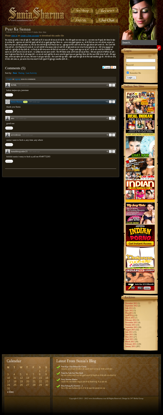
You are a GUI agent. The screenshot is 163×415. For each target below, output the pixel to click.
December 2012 (131, 303)
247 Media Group (136, 398)
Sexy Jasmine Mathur (69, 379)
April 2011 (129, 339)
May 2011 (129, 337)
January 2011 (130, 346)
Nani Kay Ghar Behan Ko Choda (73, 367)
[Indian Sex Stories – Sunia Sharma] (34, 11)
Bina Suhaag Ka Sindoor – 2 (72, 386)
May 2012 (129, 313)
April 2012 (129, 315)
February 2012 (130, 320)
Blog (40, 32)
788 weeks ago (27, 135)
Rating (21, 73)
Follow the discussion (113, 67)
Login (9, 79)
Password (130, 65)
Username (130, 57)
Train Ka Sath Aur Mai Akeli (72, 373)
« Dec (10, 392)
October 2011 (130, 325)
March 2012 (130, 318)
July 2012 (129, 308)
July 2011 (129, 332)
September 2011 (131, 327)
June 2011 (129, 334)
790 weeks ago (23, 85)
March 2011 (130, 342)
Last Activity (31, 73)
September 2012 (131, 306)
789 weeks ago (34, 102)
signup (18, 79)
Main (44, 32)
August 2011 (130, 330)
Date (15, 73)
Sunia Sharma (17, 101)
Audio (36, 32)
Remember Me (135, 73)
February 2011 (130, 344)
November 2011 (131, 322)
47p (25, 102)
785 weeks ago (34, 151)
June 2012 (129, 310)
